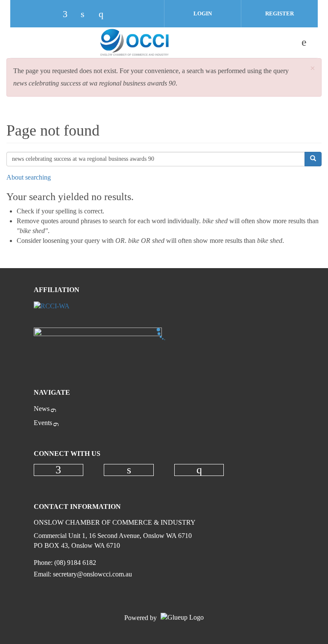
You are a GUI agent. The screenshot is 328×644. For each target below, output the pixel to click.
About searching (28, 177)
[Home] (134, 42)
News (42, 408)
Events (43, 422)
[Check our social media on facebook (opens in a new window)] (69, 14)
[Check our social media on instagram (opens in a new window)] (105, 14)
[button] (312, 68)
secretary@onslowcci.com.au (92, 574)
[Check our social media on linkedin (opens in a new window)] (87, 14)
